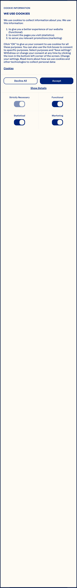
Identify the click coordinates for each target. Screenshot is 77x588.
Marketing (57, 116)
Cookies (9, 68)
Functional (57, 97)
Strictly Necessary (19, 97)
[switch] (19, 104)
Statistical (19, 116)
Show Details (39, 88)
